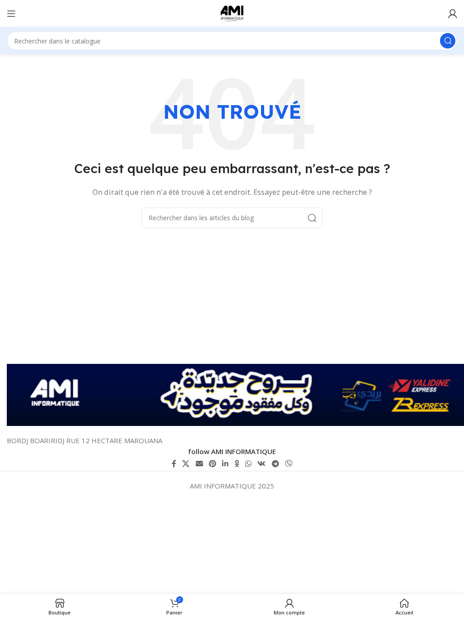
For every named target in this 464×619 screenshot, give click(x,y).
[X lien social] (186, 463)
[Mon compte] (453, 14)
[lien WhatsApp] (248, 463)
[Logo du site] (232, 12)
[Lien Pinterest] (212, 463)
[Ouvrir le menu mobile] (11, 14)
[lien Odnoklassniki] (237, 463)
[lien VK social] (262, 463)
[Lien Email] (199, 463)
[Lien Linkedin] (225, 463)
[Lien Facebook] (174, 463)
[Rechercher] (447, 40)
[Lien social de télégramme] (275, 463)
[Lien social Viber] (288, 463)
